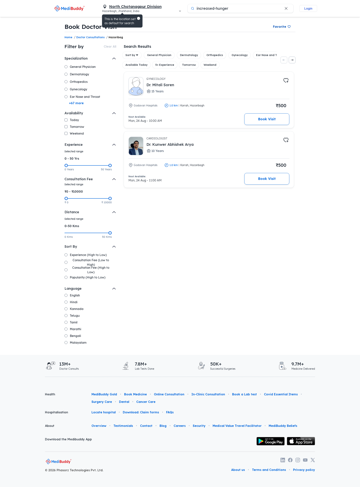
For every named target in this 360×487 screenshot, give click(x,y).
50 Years (106, 169)
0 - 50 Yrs (71, 158)
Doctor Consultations (90, 37)
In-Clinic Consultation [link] (208, 394)
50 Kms (107, 237)
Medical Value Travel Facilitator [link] (237, 426)
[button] (138, 18)
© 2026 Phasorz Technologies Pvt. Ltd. (74, 470)
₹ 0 (66, 202)
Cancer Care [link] (145, 402)
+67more (76, 103)
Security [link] (199, 426)
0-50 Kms (71, 226)
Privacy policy (304, 470)
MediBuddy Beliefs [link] (283, 426)
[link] (69, 8)
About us (238, 470)
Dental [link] (124, 402)
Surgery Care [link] (102, 402)
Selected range (73, 151)
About (49, 426)
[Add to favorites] (286, 80)
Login (308, 8)
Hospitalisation (56, 412)
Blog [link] (163, 426)
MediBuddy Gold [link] (104, 394)
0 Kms (68, 237)
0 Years (69, 169)
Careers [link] (180, 426)
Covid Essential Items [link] (281, 394)
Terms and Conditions (269, 470)
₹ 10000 (106, 202)
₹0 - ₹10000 (73, 191)
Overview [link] (99, 426)
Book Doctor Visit (90, 26)
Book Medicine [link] (135, 394)
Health (50, 394)
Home (68, 37)
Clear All (110, 46)
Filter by (74, 46)
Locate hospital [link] (104, 412)
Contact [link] (146, 426)
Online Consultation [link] (169, 394)
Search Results (137, 46)
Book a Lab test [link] (244, 394)
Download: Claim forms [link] (141, 412)
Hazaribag (116, 37)
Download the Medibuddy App (68, 439)
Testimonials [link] (123, 426)
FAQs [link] (170, 412)
